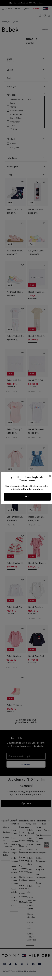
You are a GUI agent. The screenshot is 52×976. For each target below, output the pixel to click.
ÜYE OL (27, 497)
